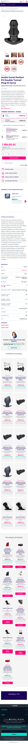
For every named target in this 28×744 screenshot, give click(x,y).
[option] (14, 198)
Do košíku (7, 566)
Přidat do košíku (14, 158)
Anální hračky (4, 9)
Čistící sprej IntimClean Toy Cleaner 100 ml (12, 130)
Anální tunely (12, 9)
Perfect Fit (3, 75)
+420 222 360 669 (8, 344)
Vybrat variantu (7, 622)
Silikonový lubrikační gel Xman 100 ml (12, 136)
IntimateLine (9, 128)
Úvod (2, 8)
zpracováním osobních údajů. (17, 739)
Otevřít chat (14, 347)
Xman (7, 134)
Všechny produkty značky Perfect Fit (14, 697)
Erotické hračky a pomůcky (12, 8)
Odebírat (14, 734)
